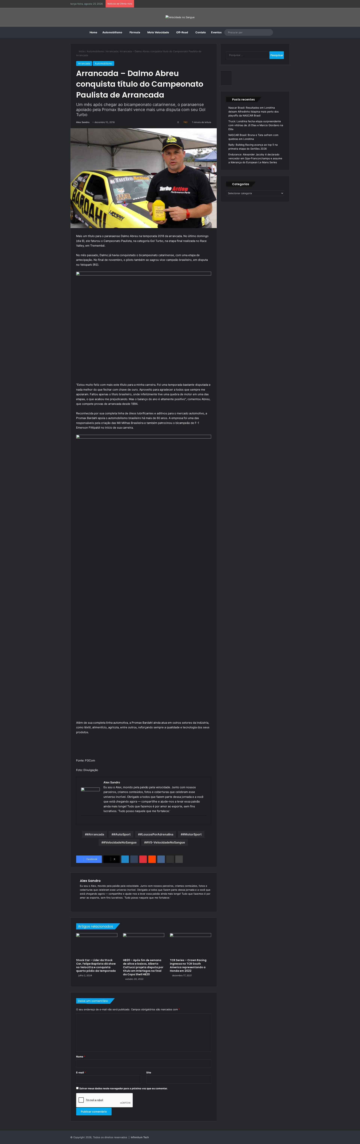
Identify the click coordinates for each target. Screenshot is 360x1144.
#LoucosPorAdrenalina (156, 834)
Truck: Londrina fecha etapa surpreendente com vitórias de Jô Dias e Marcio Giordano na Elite (255, 125)
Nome (80, 1056)
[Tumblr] (134, 859)
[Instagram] (100, 904)
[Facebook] (86, 904)
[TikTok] (104, 904)
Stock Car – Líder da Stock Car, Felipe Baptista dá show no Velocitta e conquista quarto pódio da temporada (96, 965)
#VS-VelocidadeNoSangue (165, 842)
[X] (91, 904)
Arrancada (112, 51)
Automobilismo (112, 32)
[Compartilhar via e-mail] (170, 859)
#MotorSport (192, 834)
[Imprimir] (179, 859)
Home (93, 32)
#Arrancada (95, 834)
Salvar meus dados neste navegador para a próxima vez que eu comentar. (123, 1088)
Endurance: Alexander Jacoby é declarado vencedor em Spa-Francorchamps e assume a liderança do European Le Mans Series (255, 158)
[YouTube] (95, 904)
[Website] (82, 904)
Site (148, 1072)
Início (81, 51)
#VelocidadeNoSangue (120, 842)
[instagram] (83, 821)
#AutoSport (121, 834)
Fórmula (135, 32)
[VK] (161, 859)
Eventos (216, 32)
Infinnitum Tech (140, 1137)
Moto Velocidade (158, 32)
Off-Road (182, 32)
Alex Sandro (82, 122)
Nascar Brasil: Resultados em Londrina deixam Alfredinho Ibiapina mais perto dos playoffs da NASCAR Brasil (253, 111)
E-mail (81, 1072)
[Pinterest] (143, 859)
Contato (200, 32)
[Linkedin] (125, 859)
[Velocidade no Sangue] (180, 17)
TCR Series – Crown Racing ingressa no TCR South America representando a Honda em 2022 (188, 965)
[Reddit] (152, 859)
